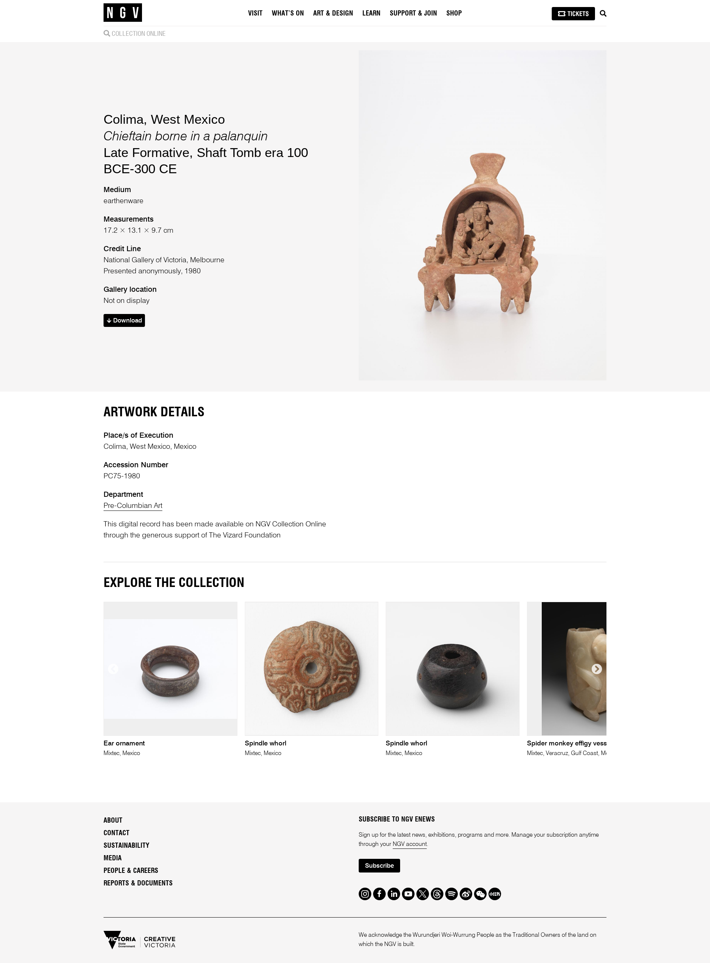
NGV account (410, 844)
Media (113, 858)
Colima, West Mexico (164, 119)
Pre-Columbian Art (133, 506)
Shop (454, 13)
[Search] (603, 13)
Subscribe (379, 866)
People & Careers (131, 871)
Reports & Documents (138, 883)
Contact (116, 833)
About (113, 820)
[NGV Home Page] (123, 13)
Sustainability (126, 846)
